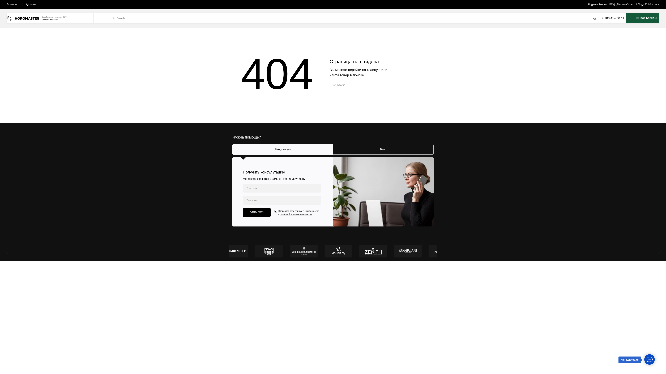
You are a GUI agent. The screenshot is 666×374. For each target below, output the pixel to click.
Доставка (31, 4)
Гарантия (12, 4)
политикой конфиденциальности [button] (296, 214)
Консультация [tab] (283, 149)
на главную (371, 70)
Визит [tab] (383, 149)
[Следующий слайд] (659, 251)
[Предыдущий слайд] (6, 251)
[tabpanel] (333, 191)
